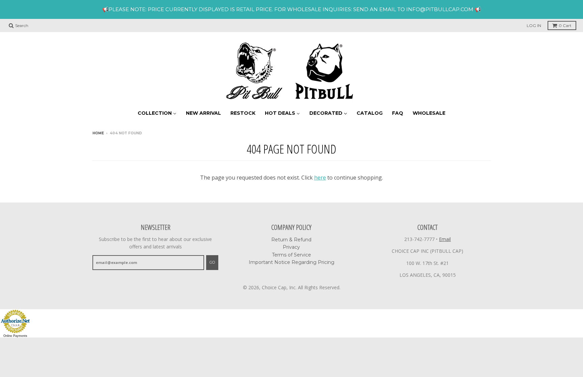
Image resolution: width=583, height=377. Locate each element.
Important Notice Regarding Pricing (291, 262)
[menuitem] (157, 113)
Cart (565, 25)
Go (212, 262)
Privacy (291, 247)
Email (445, 239)
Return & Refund (291, 240)
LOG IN (534, 25)
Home (98, 133)
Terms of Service (291, 255)
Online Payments (15, 336)
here (320, 177)
